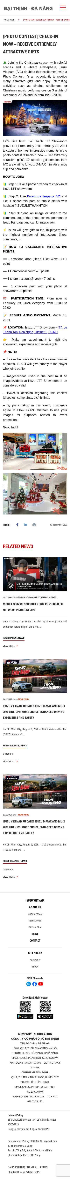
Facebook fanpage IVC (44, 196)
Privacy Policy (15, 1115)
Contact (35, 940)
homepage (9, 19)
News (21, 637)
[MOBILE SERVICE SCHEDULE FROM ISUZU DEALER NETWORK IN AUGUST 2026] (35, 574)
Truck (35, 966)
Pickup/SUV (35, 960)
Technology (35, 920)
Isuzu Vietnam (35, 900)
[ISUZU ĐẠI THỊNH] (28, 8)
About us (35, 907)
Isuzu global (35, 927)
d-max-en (8, 753)
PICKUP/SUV (23, 699)
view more (9, 645)
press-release (11, 745)
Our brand (35, 953)
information (10, 637)
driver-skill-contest (29, 597)
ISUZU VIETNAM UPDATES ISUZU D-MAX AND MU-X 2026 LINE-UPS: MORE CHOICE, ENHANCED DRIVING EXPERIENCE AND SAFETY (34, 711)
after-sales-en (48, 597)
